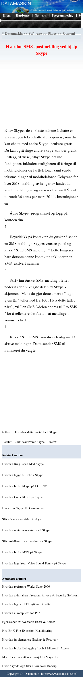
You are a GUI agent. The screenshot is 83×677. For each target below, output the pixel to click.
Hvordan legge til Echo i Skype (23, 475)
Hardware (22, 15)
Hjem (7, 15)
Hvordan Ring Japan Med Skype (23, 464)
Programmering (62, 15)
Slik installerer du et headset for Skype (27, 541)
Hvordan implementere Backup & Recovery (30, 639)
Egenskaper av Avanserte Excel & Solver (29, 622)
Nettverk (40, 15)
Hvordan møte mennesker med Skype (26, 530)
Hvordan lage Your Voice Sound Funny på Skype (34, 563)
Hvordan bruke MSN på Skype (22, 552)
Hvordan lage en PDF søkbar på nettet (27, 604)
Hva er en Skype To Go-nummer (24, 508)
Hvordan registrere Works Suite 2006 (26, 586)
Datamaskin (14, 33)
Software (35, 33)
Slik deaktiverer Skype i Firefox (36, 442)
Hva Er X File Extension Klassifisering (27, 630)
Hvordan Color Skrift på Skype (23, 497)
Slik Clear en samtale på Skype (22, 519)
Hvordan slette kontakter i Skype (36, 432)
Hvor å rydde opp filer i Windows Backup (30, 666)
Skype (52, 33)
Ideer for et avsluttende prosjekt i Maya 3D (30, 657)
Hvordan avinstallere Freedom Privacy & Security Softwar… (41, 595)
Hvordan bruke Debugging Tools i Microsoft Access (36, 648)
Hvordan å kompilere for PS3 (21, 613)
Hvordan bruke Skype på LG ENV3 (26, 486)
